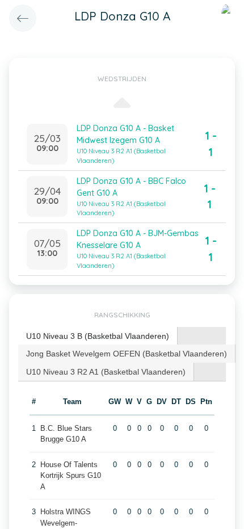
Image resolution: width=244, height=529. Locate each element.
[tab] (98, 336)
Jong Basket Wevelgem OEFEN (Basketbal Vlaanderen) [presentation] (126, 353)
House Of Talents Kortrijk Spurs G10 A (70, 475)
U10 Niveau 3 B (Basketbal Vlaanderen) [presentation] (97, 336)
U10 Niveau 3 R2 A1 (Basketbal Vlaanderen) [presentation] (106, 371)
